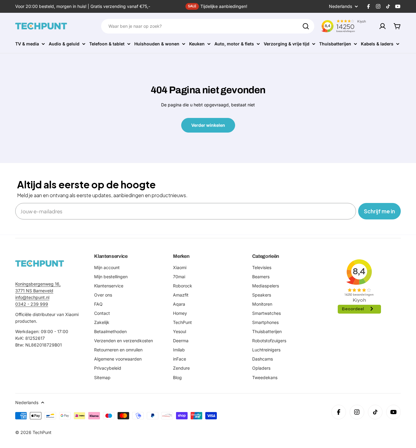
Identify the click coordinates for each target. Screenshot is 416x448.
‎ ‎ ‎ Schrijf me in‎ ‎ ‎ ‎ (379, 211)
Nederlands (340, 6)
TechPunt (42, 432)
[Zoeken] (305, 26)
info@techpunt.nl (32, 297)
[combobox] (207, 26)
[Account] (382, 26)
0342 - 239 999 (31, 304)
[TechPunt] (39, 263)
